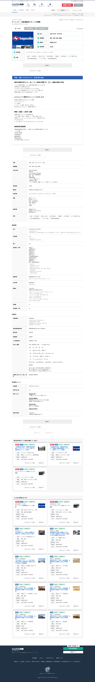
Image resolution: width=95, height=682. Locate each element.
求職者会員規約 (49, 661)
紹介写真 (33, 10)
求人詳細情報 (21, 10)
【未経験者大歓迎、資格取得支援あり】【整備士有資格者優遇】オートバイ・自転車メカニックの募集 (59, 448)
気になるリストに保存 (77, 10)
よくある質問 (21, 661)
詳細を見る (41, 462)
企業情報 (27, 10)
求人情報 (14, 10)
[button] (32, 38)
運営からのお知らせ (36, 661)
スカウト (41, 658)
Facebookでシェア (49, 432)
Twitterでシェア (37, 432)
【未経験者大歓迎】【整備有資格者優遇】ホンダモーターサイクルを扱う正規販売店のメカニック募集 (24, 448)
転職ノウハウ (59, 658)
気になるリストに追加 (30, 462)
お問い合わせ (28, 661)
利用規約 (43, 661)
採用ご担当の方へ (77, 661)
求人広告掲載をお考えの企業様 (77, 1)
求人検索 (34, 658)
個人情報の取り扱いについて (67, 661)
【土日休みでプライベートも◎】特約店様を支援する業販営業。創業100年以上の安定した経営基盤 (25, 562)
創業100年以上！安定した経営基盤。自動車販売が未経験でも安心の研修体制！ (60, 562)
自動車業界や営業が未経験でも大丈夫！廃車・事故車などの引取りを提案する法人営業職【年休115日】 (59, 534)
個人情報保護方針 (56, 661)
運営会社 (16, 661)
